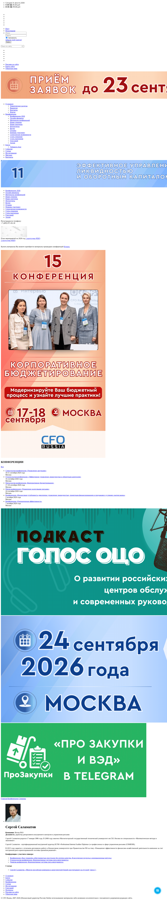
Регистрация (10, 31)
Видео (12, 128)
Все (2, 467)
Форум (12, 112)
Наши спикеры (16, 122)
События (8, 149)
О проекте (9, 104)
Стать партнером (16, 139)
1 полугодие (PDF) (33, 238)
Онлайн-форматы (17, 118)
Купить (67, 247)
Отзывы (13, 131)
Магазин (8, 155)
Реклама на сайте (12, 64)
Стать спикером (16, 137)
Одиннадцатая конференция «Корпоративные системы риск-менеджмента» (39, 860)
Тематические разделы (18, 106)
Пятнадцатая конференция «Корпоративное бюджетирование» (29, 483)
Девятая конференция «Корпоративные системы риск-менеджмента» (37, 862)
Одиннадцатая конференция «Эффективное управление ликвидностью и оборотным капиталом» (43, 477)
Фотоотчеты (15, 126)
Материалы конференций (20, 120)
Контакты (14, 110)
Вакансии (14, 108)
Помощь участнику (17, 133)
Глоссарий (14, 141)
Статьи (8, 151)
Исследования (10, 153)
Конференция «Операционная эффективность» (23, 501)
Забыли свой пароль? (13, 40)
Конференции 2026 (17, 116)
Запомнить (12, 38)
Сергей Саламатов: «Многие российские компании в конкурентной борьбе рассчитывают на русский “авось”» (53, 870)
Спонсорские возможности (20, 135)
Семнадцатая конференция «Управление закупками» (25, 471)
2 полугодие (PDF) (8, 240)
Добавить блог (15, 147)
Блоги (7, 145)
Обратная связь (11, 68)
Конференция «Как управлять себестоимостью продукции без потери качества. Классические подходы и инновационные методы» (61, 858)
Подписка (9, 890)
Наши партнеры (16, 124)
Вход (7, 29)
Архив (12, 143)
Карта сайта (10, 66)
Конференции (10, 114)
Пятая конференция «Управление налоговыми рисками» (27, 489)
